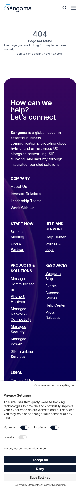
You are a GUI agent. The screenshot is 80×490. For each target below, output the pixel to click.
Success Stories (52, 295)
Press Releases (52, 315)
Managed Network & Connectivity (21, 314)
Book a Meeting (17, 234)
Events (51, 286)
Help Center (55, 237)
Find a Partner (17, 247)
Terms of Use (22, 380)
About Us (19, 186)
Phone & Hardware (19, 299)
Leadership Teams (26, 201)
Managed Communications (23, 283)
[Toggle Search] (65, 7)
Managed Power (18, 341)
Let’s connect (33, 117)
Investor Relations (26, 193)
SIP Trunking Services (22, 354)
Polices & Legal (53, 247)
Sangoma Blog (53, 276)
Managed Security (18, 329)
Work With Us (22, 208)
